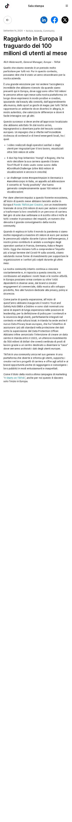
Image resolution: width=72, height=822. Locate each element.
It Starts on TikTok (14, 377)
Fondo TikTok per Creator (28, 204)
